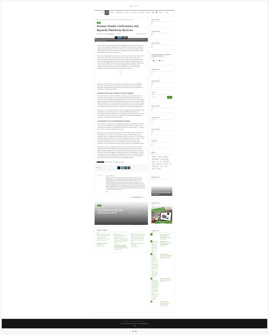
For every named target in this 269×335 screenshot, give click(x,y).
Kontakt (148, 12)
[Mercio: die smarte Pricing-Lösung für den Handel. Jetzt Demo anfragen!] (161, 35)
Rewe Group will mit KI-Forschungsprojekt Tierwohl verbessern (161, 192)
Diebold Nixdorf (155, 159)
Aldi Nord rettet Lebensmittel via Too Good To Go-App (165, 303)
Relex (153, 163)
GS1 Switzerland (116, 162)
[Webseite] (107, 192)
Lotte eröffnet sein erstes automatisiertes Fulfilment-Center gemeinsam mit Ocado (121, 246)
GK (157, 161)
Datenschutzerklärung (143, 323)
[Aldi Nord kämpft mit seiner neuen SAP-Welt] (155, 289)
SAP (170, 163)
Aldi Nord (154, 156)
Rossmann (165, 163)
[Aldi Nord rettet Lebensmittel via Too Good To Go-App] (155, 303)
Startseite (100, 19)
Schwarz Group (155, 166)
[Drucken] (126, 37)
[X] (116, 37)
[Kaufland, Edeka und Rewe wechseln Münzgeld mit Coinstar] (155, 236)
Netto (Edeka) (166, 161)
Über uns (127, 12)
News (107, 12)
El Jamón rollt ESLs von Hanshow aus (102, 244)
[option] (121, 211)
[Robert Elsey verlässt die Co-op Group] (138, 238)
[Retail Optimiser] (134, 6)
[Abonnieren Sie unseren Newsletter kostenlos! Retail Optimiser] (161, 144)
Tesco (161, 166)
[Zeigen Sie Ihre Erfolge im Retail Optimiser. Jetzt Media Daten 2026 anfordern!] (161, 215)
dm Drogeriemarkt (164, 159)
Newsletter (134, 12)
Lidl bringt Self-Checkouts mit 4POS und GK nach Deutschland (166, 256)
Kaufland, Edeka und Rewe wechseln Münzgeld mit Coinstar (165, 236)
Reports (112, 12)
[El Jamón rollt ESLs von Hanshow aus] (104, 238)
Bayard (106, 162)
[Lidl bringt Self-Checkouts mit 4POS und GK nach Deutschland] (155, 265)
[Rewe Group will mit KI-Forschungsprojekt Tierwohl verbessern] (161, 188)
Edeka (153, 161)
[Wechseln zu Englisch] (153, 12)
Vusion (153, 168)
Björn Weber (110, 33)
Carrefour (165, 156)
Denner (110, 162)
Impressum (127, 323)
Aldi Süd (160, 156)
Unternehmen (119, 12)
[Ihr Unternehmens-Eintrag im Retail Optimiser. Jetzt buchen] (161, 121)
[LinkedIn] (119, 37)
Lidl (160, 161)
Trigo (166, 166)
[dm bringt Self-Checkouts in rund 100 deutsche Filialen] (155, 247)
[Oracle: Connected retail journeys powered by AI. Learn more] (121, 73)
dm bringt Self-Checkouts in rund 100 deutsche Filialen (165, 243)
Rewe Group (158, 163)
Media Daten (141, 12)
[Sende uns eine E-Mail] (113, 33)
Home (102, 12)
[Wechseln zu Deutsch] (135, 331)
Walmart (158, 168)
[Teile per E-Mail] (123, 37)
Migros (122, 162)
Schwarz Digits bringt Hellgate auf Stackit (108, 211)
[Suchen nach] (167, 12)
